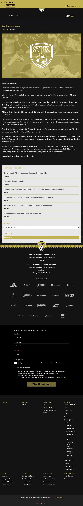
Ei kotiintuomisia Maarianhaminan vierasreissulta (22, 213)
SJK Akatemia (47, 407)
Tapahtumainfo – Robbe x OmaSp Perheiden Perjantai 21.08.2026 (29, 197)
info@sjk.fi (41, 260)
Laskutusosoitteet (49, 479)
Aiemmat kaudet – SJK (70, 437)
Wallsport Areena (7, 482)
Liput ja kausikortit (70, 404)
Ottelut (67, 402)
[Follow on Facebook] (1, 2)
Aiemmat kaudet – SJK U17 (70, 454)
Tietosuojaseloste (49, 485)
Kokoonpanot (68, 460)
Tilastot (66, 463)
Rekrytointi (46, 482)
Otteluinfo (67, 417)
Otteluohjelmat (68, 420)
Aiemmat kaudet (70, 432)
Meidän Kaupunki (29, 482)
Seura (4, 474)
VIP (66, 413)
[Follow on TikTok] (12, 2)
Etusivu (4, 402)
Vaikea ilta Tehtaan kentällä (14, 181)
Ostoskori (67, 479)
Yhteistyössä (26, 479)
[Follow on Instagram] (7, 2)
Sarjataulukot (69, 466)
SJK (44, 404)
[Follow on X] (4, 2)
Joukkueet (47, 402)
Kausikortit (68, 410)
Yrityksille (26, 474)
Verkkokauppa (69, 6)
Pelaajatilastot (69, 469)
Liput (66, 407)
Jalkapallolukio (6, 485)
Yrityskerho (27, 485)
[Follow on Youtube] (9, 2)
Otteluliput (10, 6)
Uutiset (12, 30)
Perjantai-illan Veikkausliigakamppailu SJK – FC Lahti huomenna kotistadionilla (34, 189)
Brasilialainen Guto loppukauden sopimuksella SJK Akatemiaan (28, 205)
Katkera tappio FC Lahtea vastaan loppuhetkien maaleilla (25, 173)
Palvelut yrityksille (28, 476)
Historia (4, 476)
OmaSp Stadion (7, 479)
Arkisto (24, 404)
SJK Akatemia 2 (70, 429)
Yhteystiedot (48, 474)
